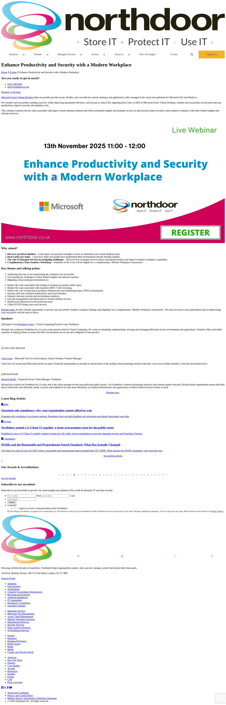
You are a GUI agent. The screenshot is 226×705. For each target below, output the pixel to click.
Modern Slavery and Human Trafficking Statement (32, 698)
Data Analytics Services (18, 627)
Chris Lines (6, 358)
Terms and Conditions (18, 692)
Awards (11, 668)
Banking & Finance (16, 641)
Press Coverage (14, 682)
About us (11, 657)
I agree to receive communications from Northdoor (42, 508)
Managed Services (16, 611)
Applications (13, 589)
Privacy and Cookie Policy (20, 695)
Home (4, 72)
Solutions (11, 583)
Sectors (10, 635)
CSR (9, 679)
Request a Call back (11, 92)
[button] (59, 474)
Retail (10, 646)
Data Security (14, 586)
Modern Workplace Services (21, 619)
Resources (12, 671)
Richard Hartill (8, 379)
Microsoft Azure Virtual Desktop (17, 97)
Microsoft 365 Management (20, 613)
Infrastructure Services (18, 622)
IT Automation (14, 600)
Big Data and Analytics (18, 594)
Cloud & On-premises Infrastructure (24, 592)
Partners (11, 663)
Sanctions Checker (16, 605)
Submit (12, 502)
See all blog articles (113, 456)
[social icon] (2, 687)
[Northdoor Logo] (113, 49)
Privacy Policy (217, 511)
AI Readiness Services (18, 630)
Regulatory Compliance (18, 603)
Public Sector (13, 644)
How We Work (14, 660)
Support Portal (8, 578)
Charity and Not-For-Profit (20, 652)
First (38, 495)
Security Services (15, 625)
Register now (113, 392)
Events (13, 72)
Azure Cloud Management (20, 616)
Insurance (12, 638)
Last (72, 495)
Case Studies (13, 665)
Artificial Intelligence (17, 597)
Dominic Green (26, 324)
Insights (11, 674)
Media (10, 649)
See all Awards (8, 478)
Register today (8, 309)
